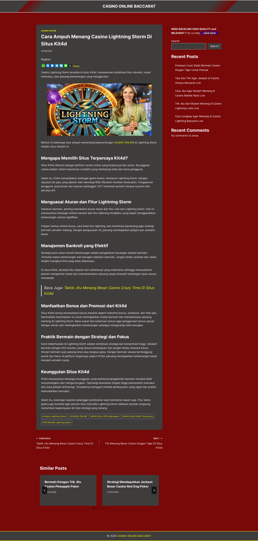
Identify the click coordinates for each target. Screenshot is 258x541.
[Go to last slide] (44, 490)
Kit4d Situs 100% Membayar (105, 416)
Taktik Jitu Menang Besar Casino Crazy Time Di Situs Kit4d (64, 443)
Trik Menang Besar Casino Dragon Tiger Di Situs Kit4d (133, 443)
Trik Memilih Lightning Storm (56, 422)
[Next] (154, 490)
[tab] (93, 508)
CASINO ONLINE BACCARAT (134, 535)
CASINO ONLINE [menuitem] (124, 142)
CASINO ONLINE (48, 31)
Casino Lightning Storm (54, 416)
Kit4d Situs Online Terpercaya (138, 416)
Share (76, 66)
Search (175, 40)
